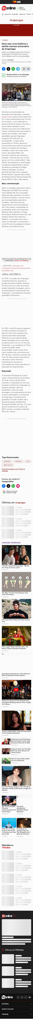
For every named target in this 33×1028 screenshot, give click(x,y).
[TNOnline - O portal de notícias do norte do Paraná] (9, 8)
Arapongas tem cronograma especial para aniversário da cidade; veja (16, 268)
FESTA (27, 461)
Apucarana (8, 14)
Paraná (29, 14)
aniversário (7, 461)
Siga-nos (24, 68)
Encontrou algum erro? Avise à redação (13, 470)
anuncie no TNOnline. (21, 260)
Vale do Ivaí (22, 14)
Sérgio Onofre (7, 117)
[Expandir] (30, 1014)
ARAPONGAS (18, 461)
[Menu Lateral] (2, 14)
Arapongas (15, 14)
